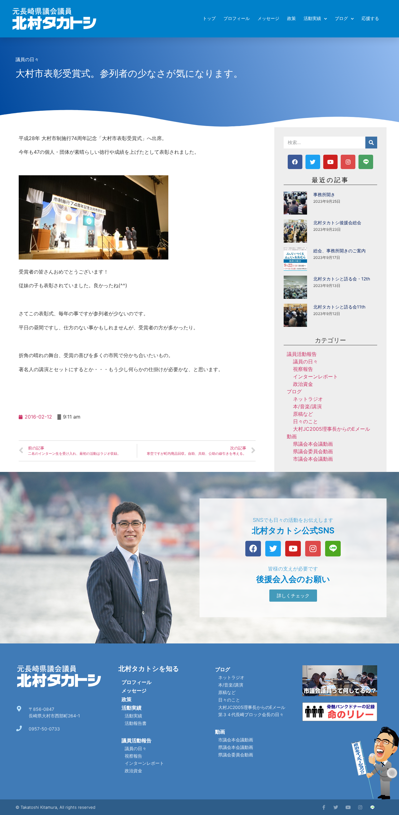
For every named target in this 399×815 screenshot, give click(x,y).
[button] (293, 595)
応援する (370, 18)
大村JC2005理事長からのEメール (331, 429)
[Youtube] (330, 162)
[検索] (371, 142)
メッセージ (268, 18)
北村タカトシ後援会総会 (337, 222)
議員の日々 (27, 59)
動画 (292, 436)
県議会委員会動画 (313, 451)
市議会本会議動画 (313, 459)
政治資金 (303, 384)
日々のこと (305, 421)
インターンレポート (315, 376)
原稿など (303, 414)
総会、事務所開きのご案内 (339, 250)
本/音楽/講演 (307, 406)
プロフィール (237, 18)
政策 (291, 18)
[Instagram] (348, 162)
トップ (209, 18)
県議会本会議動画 (313, 444)
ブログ (341, 18)
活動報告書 (136, 723)
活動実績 (312, 18)
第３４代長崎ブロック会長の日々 (251, 714)
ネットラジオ (308, 399)
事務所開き (324, 194)
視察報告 (303, 369)
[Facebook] (295, 162)
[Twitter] (312, 162)
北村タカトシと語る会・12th (341, 278)
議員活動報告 (302, 354)
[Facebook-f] (323, 807)
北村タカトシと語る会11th (339, 306)
